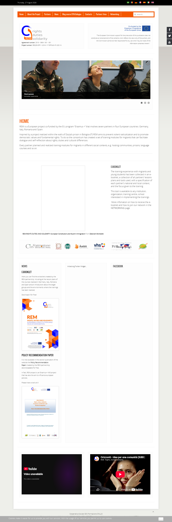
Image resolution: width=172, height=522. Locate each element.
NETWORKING (118, 208)
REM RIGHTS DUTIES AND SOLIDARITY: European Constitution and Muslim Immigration (54, 234)
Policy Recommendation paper (37, 355)
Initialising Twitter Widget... (77, 266)
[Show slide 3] (149, 103)
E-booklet (27, 272)
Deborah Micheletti (97, 234)
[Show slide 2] (145, 103)
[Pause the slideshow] (142, 79)
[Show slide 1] (142, 103)
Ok (161, 519)
